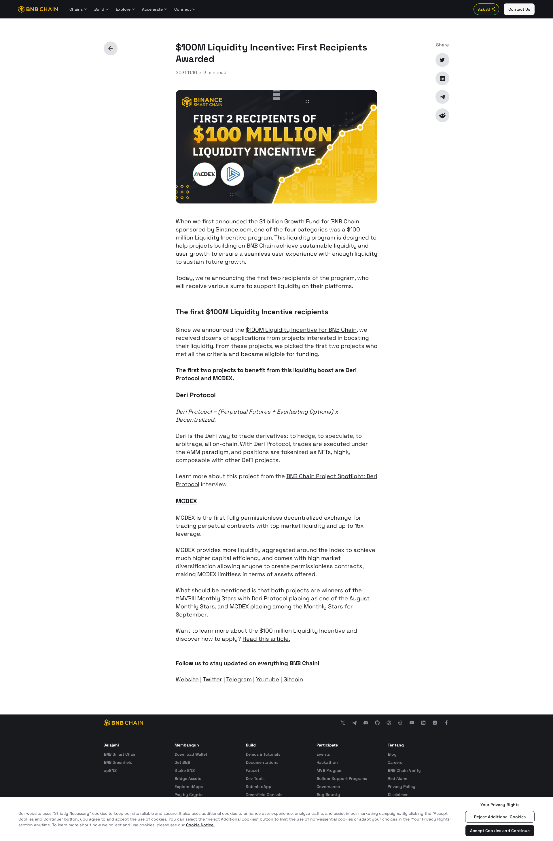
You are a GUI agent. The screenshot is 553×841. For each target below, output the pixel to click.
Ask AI (484, 9)
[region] (276, 819)
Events (323, 754)
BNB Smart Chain (120, 754)
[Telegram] (442, 97)
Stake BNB (185, 770)
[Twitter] (442, 60)
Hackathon (327, 762)
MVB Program (329, 770)
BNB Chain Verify (404, 770)
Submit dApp (258, 786)
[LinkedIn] (442, 78)
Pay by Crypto (189, 794)
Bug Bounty (328, 794)
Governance (328, 786)
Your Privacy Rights (500, 804)
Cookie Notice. (200, 824)
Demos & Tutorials (263, 754)
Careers (395, 762)
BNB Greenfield (118, 762)
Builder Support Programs (342, 778)
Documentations (262, 762)
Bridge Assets (188, 778)
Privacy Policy (401, 786)
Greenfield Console (264, 794)
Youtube (267, 679)
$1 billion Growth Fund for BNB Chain (309, 221)
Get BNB (182, 762)
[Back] (111, 48)
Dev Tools (255, 778)
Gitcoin (293, 679)
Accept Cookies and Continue (500, 830)
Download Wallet (191, 754)
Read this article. (266, 638)
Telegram (239, 679)
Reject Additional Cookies (500, 816)
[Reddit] (442, 115)
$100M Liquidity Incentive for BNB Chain (301, 329)
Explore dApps (189, 786)
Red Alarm (397, 778)
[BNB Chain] (38, 9)
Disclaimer (398, 794)
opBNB (110, 770)
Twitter (212, 679)
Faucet (252, 770)
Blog (392, 754)
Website (187, 679)
